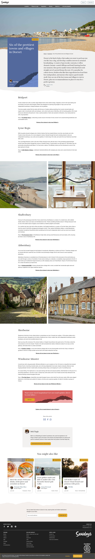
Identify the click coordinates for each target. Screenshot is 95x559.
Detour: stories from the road (32, 534)
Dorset (48, 86)
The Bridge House (26, 117)
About (27, 535)
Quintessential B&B (26, 265)
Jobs (27, 539)
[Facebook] (4, 527)
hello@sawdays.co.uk (87, 527)
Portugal (5, 541)
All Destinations (6, 545)
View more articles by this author (41, 443)
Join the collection (30, 546)
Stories (50, 6)
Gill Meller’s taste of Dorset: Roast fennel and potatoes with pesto (73, 482)
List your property (66, 6)
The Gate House (26, 377)
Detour (45, 53)
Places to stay (35, 6)
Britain (4, 534)
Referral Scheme (29, 545)
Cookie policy (52, 537)
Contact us (51, 534)
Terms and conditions (53, 539)
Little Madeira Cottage (27, 150)
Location (27, 6)
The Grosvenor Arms (27, 235)
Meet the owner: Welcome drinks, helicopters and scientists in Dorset (20, 482)
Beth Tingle (15, 81)
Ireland (4, 537)
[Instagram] (12, 527)
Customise (67, 556)
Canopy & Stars (29, 541)
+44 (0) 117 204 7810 (87, 525)
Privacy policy (52, 535)
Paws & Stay (29, 543)
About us (57, 6)
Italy (4, 539)
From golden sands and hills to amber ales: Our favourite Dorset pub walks (46, 481)
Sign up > (30, 399)
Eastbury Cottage (26, 348)
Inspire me (28, 537)
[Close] (92, 556)
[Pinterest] (15, 527)
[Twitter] (8, 527)
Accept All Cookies (78, 556)
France (4, 535)
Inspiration (43, 6)
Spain (4, 543)
